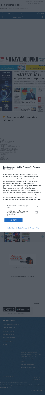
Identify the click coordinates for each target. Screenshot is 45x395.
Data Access (22, 228)
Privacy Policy (35, 228)
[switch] (36, 212)
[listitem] (22, 206)
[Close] (41, 167)
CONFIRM (14, 220)
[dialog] (22, 197)
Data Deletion (10, 228)
